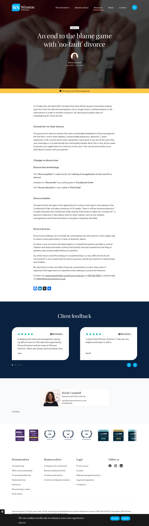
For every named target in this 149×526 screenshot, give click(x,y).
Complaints (81, 484)
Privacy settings (2, 511)
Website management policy (88, 475)
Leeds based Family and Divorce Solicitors (65, 275)
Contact (122, 7)
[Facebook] (35, 288)
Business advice (81, 7)
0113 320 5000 (94, 275)
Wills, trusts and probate (22, 470)
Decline (125, 518)
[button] (134, 7)
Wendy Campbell (71, 392)
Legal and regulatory (85, 479)
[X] (44, 288)
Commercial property (53, 475)
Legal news (74, 28)
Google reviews (62, 513)
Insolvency (16, 484)
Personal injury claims (21, 489)
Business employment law (55, 470)
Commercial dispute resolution (57, 479)
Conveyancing (18, 465)
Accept (115, 518)
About (111, 7)
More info (22, 522)
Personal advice (62, 7)
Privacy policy (82, 465)
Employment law (19, 479)
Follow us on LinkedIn (121, 465)
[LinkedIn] (40, 288)
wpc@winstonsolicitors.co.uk (74, 400)
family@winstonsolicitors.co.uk (51, 278)
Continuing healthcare (21, 475)
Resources (98, 7)
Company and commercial (55, 465)
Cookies (79, 470)
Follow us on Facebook (110, 465)
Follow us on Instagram (115, 465)
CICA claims (17, 493)
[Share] (49, 288)
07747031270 (67, 403)
